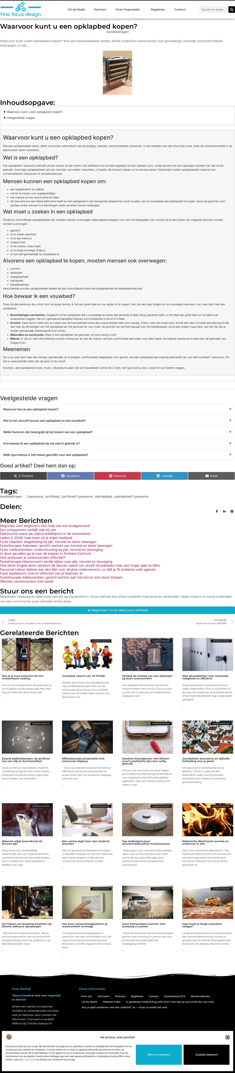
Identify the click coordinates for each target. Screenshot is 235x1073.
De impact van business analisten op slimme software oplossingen (27, 925)
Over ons (86, 996)
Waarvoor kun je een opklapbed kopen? (117, 409)
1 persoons (35, 496)
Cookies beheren (206, 1054)
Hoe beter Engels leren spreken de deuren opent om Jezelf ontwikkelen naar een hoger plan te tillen (80, 565)
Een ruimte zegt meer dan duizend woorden (85, 842)
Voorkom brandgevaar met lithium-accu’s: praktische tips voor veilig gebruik (146, 761)
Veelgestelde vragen (21, 118)
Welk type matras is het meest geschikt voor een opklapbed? (117, 455)
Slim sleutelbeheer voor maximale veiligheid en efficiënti (205, 677)
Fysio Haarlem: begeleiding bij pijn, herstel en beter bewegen (48, 542)
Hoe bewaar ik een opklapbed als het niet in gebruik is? (117, 443)
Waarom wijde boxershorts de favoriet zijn (22, 842)
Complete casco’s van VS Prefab (83, 676)
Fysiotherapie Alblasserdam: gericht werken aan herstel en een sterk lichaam (61, 577)
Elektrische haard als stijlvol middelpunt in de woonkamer (45, 534)
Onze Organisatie (127, 9)
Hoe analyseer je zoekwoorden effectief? (33, 557)
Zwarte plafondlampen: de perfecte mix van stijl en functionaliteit (26, 760)
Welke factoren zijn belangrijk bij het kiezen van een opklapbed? (117, 432)
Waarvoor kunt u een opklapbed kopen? (34, 112)
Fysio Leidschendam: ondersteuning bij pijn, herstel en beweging (51, 550)
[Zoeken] (231, 9)
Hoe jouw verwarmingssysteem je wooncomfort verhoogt (85, 925)
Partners (100, 9)
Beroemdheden (200, 996)
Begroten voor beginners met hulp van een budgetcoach (45, 526)
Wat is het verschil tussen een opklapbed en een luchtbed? (117, 420)
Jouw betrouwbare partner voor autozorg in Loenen (143, 925)
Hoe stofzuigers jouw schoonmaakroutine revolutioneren (146, 842)
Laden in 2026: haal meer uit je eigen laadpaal (36, 538)
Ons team (103, 996)
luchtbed (52, 496)
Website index (111, 1001)
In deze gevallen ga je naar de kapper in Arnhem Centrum (45, 553)
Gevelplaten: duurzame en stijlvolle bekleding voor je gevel (206, 760)
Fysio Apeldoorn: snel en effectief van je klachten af (41, 573)
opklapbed (103, 496)
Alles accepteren (158, 1054)
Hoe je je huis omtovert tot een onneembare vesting (23, 677)
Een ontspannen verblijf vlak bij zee (28, 530)
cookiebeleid (30, 1059)
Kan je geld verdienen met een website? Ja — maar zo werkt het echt (124, 1007)
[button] (227, 1037)
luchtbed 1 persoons (77, 496)
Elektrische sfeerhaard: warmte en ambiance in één (205, 842)
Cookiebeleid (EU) (174, 996)
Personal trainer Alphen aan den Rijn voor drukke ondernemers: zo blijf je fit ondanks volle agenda (78, 569)
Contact (179, 9)
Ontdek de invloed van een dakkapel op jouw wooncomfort (147, 677)
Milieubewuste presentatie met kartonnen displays (83, 760)
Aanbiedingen (117, 32)
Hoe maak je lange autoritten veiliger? (202, 925)
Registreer (158, 9)
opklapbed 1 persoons (131, 496)
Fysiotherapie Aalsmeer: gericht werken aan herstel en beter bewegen (56, 546)
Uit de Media (76, 9)
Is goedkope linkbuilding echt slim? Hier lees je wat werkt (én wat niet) (170, 1001)
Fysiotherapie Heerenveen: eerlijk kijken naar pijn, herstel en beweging (56, 561)
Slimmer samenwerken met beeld (26, 581)
